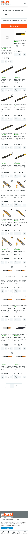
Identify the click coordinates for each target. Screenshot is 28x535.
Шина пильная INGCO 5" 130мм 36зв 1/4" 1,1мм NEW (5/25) (20, 253)
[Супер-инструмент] (5, 2)
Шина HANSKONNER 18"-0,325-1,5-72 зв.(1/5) (20, 166)
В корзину (2, 61)
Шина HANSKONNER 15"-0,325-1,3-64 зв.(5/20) (6, 109)
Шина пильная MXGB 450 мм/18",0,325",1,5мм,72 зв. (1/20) (20, 367)
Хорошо (7, 528)
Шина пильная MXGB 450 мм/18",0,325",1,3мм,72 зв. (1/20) (7, 367)
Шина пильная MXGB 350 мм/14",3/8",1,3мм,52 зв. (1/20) (20, 281)
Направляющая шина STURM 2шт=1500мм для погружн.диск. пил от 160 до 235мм (6, 53)
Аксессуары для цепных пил (13, 10)
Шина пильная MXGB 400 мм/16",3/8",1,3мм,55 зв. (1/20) (20, 310)
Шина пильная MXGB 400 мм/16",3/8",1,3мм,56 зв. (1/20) (7, 339)
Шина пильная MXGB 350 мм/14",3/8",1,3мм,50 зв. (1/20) (7, 281)
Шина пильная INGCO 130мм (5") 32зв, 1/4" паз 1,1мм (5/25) (7, 195)
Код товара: (3, 47)
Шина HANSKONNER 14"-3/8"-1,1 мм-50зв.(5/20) (19, 45)
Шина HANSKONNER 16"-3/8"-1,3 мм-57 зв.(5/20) (19, 138)
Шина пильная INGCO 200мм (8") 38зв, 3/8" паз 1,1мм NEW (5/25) (6, 224)
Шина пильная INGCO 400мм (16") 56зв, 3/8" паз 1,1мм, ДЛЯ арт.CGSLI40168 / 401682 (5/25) (7, 254)
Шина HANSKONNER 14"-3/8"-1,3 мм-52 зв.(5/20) (19, 80)
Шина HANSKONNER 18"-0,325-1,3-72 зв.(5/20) (6, 167)
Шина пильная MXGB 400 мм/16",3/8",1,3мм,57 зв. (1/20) (20, 339)
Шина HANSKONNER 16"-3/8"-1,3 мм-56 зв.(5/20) (6, 138)
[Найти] (25, 3)
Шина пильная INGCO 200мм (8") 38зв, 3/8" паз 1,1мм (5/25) (19, 195)
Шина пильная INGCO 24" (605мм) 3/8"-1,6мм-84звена (20, 224)
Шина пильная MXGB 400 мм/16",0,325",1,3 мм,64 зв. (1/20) (6, 310)
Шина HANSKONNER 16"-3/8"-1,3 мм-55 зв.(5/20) (19, 109)
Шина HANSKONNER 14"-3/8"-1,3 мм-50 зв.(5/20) (6, 80)
